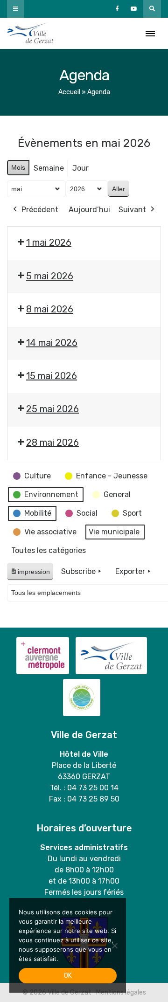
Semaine (49, 168)
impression (30, 574)
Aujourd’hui (89, 209)
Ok (68, 976)
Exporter (130, 571)
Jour (80, 168)
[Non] (114, 945)
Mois (18, 167)
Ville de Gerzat (30, 33)
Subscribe (78, 571)
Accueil (69, 92)
